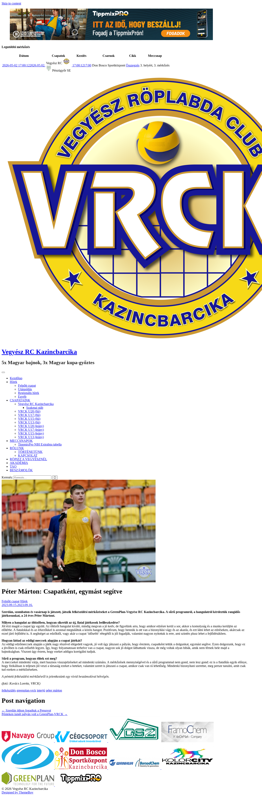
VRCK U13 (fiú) (29, 422)
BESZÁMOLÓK (21, 470)
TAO (13, 466)
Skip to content (11, 3)
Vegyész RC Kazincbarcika (39, 351)
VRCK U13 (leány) (31, 437)
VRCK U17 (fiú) (29, 415)
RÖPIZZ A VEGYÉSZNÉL (28, 459)
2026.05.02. (23, 65)
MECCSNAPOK (21, 440)
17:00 (81, 65)
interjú (41, 690)
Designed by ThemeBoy (17, 792)
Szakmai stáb (34, 407)
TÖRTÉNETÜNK (30, 452)
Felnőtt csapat (27, 385)
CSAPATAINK (20, 400)
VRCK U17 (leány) (31, 429)
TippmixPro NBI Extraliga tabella (40, 444)
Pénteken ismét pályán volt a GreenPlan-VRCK (35, 714)
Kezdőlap (16, 378)
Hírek (13, 382)
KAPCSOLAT (27, 455)
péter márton (54, 690)
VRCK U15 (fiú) (29, 418)
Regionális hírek (28, 393)
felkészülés (9, 690)
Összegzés (132, 65)
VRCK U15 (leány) (31, 433)
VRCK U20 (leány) (31, 426)
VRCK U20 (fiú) (29, 411)
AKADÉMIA (19, 463)
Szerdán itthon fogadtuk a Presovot (26, 710)
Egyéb (22, 396)
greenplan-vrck (26, 690)
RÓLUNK (17, 448)
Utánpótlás (25, 389)
